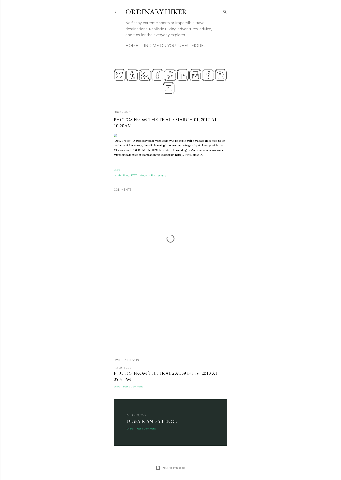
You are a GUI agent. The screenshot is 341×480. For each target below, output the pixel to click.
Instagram (144, 175)
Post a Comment (133, 386)
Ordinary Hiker (156, 11)
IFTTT (134, 175)
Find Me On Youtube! (164, 45)
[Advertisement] (170, 321)
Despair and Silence (151, 421)
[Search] (225, 11)
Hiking (125, 175)
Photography (159, 175)
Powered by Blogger (173, 467)
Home (132, 45)
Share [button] (117, 169)
